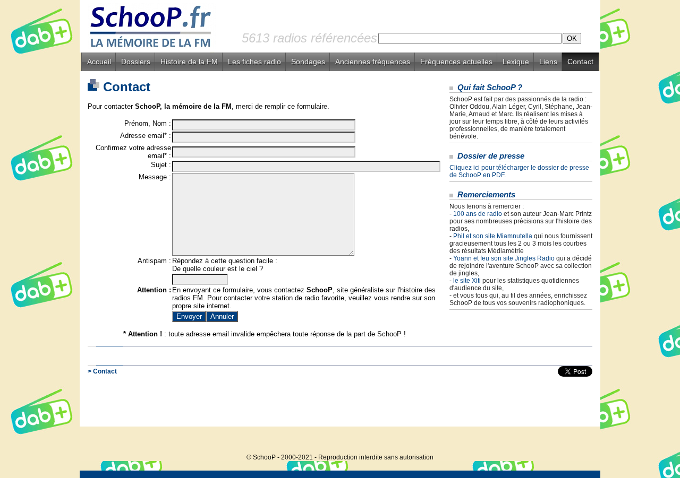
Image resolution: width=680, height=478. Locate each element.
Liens (548, 61)
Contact (580, 61)
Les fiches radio (254, 61)
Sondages (308, 61)
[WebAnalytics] (579, 441)
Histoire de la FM (189, 61)
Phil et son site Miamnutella (492, 236)
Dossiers (135, 61)
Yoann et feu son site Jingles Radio (504, 258)
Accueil (99, 61)
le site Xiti (467, 280)
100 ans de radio (477, 214)
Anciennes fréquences (372, 61)
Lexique (516, 61)
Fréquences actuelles (456, 61)
